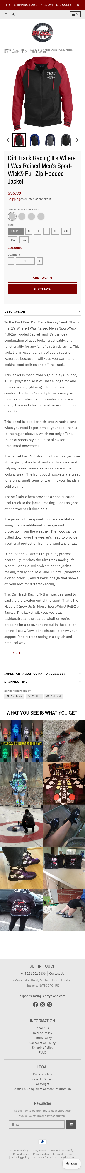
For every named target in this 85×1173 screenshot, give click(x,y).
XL (55, 231)
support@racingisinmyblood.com (42, 996)
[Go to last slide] (8, 140)
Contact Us (56, 973)
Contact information (44, 1157)
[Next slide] (77, 140)
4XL (24, 239)
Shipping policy (20, 1157)
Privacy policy (41, 1154)
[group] (19, 140)
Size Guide (15, 247)
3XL (12, 239)
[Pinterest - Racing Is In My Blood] (49, 1004)
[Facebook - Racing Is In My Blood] (35, 1004)
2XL (66, 231)
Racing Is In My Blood (33, 1150)
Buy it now (42, 289)
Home (7, 49)
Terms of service (62, 1154)
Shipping (14, 199)
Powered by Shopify (61, 1150)
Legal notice (67, 1157)
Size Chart (12, 653)
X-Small (15, 231)
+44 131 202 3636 (33, 973)
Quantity (14, 254)
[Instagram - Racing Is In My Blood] (42, 1004)
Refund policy (21, 1154)
